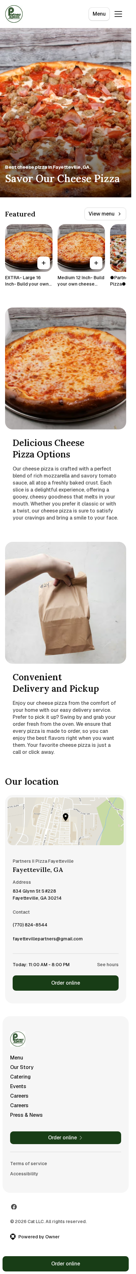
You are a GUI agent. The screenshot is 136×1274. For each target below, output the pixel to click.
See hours (108, 964)
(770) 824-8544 (30, 926)
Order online (65, 983)
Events (18, 1086)
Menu (99, 14)
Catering (20, 1076)
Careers (19, 1096)
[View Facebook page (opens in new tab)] (14, 1207)
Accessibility (24, 1174)
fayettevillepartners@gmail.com (48, 940)
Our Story (22, 1067)
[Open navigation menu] (118, 14)
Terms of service (28, 1163)
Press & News (26, 1115)
